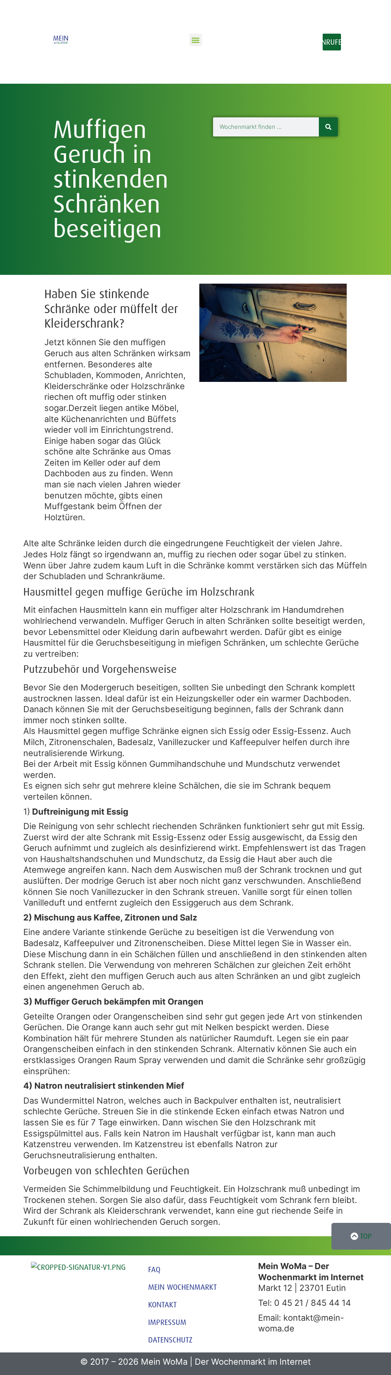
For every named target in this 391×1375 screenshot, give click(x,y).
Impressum (167, 1322)
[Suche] (328, 126)
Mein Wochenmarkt (182, 1287)
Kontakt (162, 1305)
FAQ (154, 1269)
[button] (195, 40)
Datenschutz (170, 1340)
